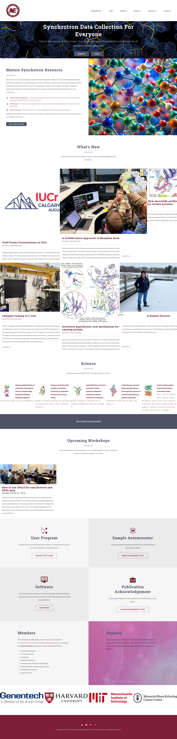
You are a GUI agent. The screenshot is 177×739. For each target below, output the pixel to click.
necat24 (7, 319)
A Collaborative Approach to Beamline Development (103, 201)
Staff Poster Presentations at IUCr (43, 203)
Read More (125, 256)
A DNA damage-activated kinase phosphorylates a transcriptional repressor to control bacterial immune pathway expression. (131, 391)
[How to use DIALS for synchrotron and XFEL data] (28, 474)
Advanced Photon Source (29, 643)
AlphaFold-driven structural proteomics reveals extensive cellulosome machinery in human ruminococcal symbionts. (96, 391)
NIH (113, 646)
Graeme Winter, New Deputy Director (163, 287)
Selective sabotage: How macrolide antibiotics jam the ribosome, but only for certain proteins (163, 182)
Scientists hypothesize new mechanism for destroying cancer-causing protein (103, 292)
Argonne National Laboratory (50, 643)
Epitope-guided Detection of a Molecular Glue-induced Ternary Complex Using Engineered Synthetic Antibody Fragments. (24, 391)
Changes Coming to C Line (43, 287)
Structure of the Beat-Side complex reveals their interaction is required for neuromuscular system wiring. (60, 391)
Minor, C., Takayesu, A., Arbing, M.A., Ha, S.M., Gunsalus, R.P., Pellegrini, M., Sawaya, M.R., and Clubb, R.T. (87, 404)
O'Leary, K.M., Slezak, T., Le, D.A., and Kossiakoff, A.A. (18, 401)
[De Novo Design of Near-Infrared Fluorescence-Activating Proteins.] (148, 385)
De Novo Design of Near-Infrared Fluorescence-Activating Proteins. (165, 388)
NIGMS (126, 643)
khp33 (6, 245)
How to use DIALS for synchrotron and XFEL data (27, 489)
